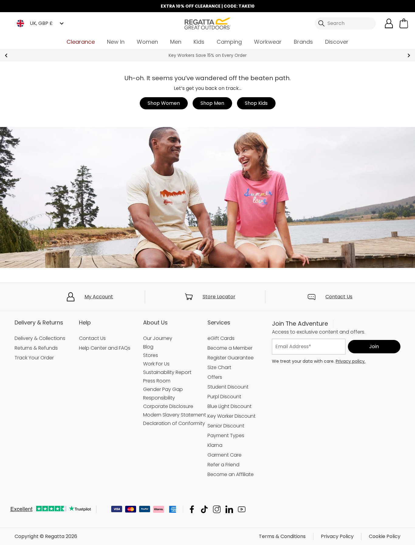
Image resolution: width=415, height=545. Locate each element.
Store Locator (219, 296)
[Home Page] (207, 22)
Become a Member (230, 347)
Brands (303, 42)
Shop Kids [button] (256, 103)
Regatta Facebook (192, 509)
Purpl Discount (224, 396)
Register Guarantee (231, 357)
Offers (215, 377)
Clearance (81, 42)
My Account (98, 296)
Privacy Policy (337, 536)
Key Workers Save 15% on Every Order (208, 55)
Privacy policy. (350, 361)
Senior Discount (226, 425)
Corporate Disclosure (168, 406)
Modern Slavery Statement (174, 414)
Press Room (156, 380)
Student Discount (228, 386)
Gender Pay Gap (163, 389)
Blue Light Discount (230, 406)
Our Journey (157, 338)
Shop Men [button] (212, 103)
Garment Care (225, 454)
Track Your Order (34, 357)
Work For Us (156, 363)
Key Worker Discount (232, 416)
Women (147, 42)
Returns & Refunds (36, 347)
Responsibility (159, 397)
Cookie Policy (384, 536)
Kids (199, 42)
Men (175, 42)
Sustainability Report (167, 372)
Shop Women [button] (164, 103)
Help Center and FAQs (104, 347)
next (409, 55)
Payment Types (226, 435)
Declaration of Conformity (174, 423)
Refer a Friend (223, 464)
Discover (336, 42)
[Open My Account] (389, 23)
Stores (150, 355)
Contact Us (338, 296)
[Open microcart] (404, 23)
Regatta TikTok (204, 509)
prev (6, 55)
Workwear (268, 42)
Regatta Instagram (217, 509)
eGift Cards (221, 338)
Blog (148, 346)
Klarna (215, 445)
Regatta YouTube (241, 509)
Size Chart (219, 367)
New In (116, 42)
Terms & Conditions (282, 536)
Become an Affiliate (231, 474)
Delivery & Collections (40, 338)
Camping (229, 42)
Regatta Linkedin (229, 509)
